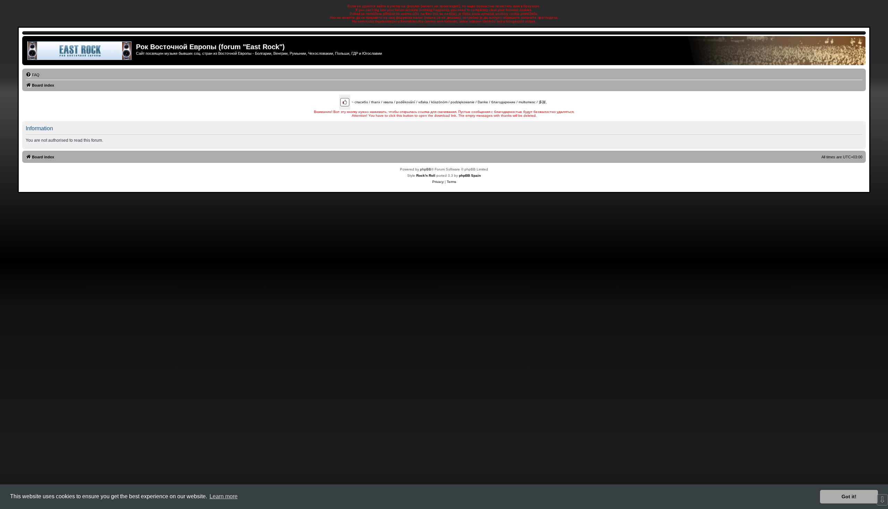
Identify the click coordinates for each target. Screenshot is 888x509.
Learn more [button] (224, 496)
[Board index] (80, 50)
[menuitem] (33, 75)
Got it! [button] (849, 496)
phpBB (425, 169)
